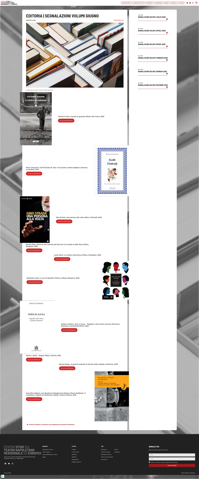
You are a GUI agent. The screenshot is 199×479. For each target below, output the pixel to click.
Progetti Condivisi (76, 462)
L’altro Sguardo (46, 452)
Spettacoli (117, 452)
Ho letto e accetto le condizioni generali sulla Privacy (164, 462)
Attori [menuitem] (182, 3)
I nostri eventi (75, 452)
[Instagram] (193, 3)
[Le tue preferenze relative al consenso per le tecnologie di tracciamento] (2, 476)
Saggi (44, 457)
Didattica (74, 457)
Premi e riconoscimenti (107, 457)
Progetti (74, 449)
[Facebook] (187, 3)
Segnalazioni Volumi (119, 20)
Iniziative (74, 454)
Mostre (116, 449)
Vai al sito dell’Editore (66, 120)
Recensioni (104, 449)
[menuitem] (126, 3)
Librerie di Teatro (105, 452)
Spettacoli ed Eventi (106, 454)
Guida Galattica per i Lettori (49, 454)
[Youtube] (190, 3)
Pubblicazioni (75, 459)
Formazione (104, 459)
